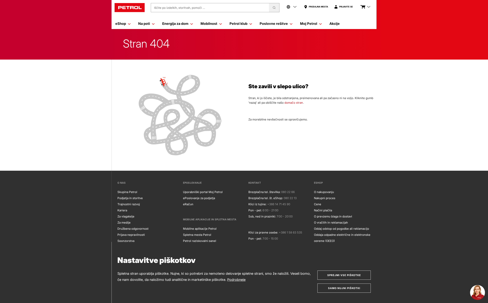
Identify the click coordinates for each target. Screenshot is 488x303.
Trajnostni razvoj (128, 204)
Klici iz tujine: (257, 204)
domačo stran (293, 102)
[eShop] (129, 23)
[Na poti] (153, 23)
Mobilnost (209, 24)
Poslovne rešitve (274, 24)
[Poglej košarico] (362, 7)
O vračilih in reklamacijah (331, 222)
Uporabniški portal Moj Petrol (203, 192)
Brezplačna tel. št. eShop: (265, 198)
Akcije (334, 24)
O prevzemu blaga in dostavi (333, 216)
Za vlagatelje (125, 216)
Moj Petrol (308, 24)
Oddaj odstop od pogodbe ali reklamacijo (341, 228)
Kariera (122, 210)
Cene (317, 204)
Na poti (144, 24)
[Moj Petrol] (320, 23)
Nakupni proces (324, 198)
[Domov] (130, 7)
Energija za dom (175, 24)
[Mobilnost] (220, 23)
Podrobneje (236, 280)
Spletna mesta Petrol (197, 235)
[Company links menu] (292, 7)
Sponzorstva (125, 241)
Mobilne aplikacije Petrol (200, 228)
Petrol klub (238, 24)
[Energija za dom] (191, 23)
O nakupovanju (324, 192)
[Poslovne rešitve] (291, 23)
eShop (120, 24)
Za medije (124, 222)
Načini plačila (323, 210)
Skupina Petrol (127, 192)
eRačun (188, 204)
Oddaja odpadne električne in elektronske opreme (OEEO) (342, 238)
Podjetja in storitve (130, 198)
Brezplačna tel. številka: (264, 192)
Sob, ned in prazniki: (262, 216)
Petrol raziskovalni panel (199, 241)
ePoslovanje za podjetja (199, 198)
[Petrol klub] (250, 23)
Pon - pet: (255, 210)
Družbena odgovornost (132, 228)
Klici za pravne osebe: (263, 232)
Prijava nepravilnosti (131, 235)
